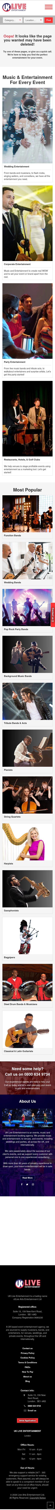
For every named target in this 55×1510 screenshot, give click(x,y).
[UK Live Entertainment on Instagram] (32, 1184)
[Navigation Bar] (49, 6)
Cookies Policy (27, 1357)
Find (48, 20)
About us (27, 1376)
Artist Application (27, 1420)
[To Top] (50, 1505)
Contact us (27, 1348)
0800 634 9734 (37, 1074)
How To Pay (27, 1371)
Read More (27, 1177)
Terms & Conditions (27, 1362)
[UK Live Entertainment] (27, 1283)
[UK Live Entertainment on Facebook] (22, 1184)
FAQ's (27, 1367)
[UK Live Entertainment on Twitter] (27, 1184)
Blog (27, 1381)
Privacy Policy (27, 1353)
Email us (32, 1410)
